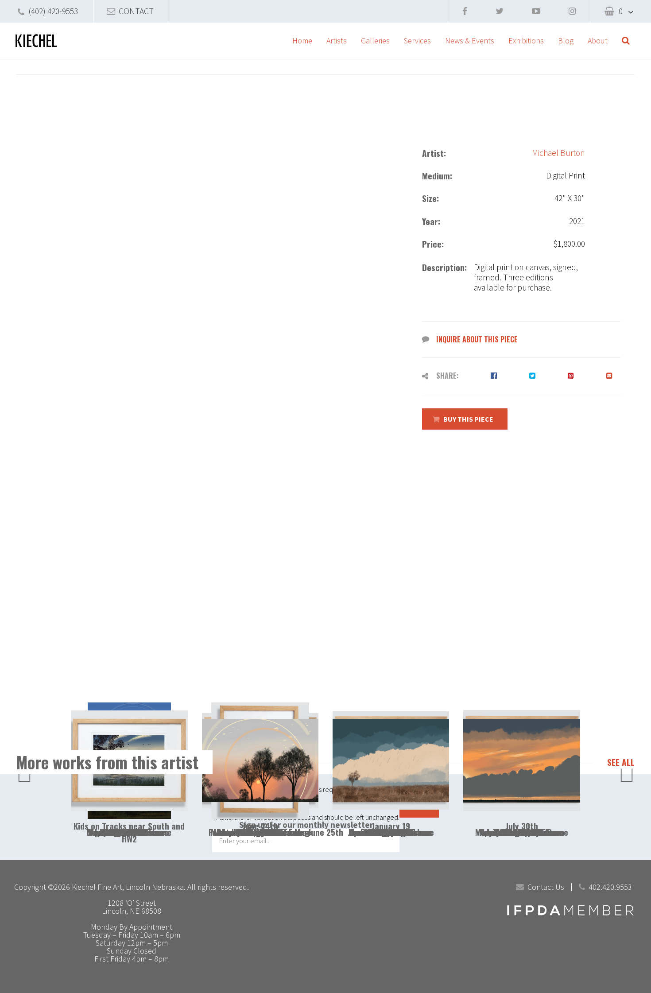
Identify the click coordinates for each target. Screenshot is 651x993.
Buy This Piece (468, 419)
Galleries (375, 40)
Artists (336, 40)
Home (302, 40)
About (598, 40)
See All (621, 762)
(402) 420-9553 (53, 11)
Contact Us (545, 887)
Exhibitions (526, 40)
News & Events (469, 40)
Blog (566, 40)
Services (417, 40)
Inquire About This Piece (477, 339)
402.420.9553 (610, 887)
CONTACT (136, 11)
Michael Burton (558, 153)
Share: (447, 375)
